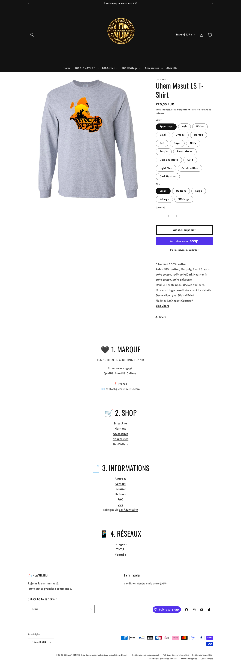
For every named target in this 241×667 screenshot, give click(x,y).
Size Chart (162, 306)
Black (163, 135)
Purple (164, 151)
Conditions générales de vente (163, 658)
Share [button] (162, 317)
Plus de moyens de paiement (184, 250)
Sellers (123, 444)
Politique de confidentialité (176, 655)
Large (198, 191)
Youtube (120, 555)
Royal (177, 143)
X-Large (164, 199)
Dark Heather (168, 176)
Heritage (120, 428)
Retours (120, 494)
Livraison (120, 489)
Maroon (198, 135)
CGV (120, 505)
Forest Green (185, 151)
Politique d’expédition (202, 655)
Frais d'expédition (180, 109)
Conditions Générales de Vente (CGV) (145, 583)
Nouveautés (120, 439)
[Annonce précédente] (29, 3)
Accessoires (120, 434)
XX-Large (183, 199)
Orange (180, 135)
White (200, 126)
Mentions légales (189, 658)
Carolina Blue (190, 168)
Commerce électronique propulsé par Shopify (107, 655)
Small (163, 191)
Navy (193, 143)
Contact (120, 484)
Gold (190, 160)
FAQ (120, 499)
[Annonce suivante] (212, 3)
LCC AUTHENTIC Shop (74, 655)
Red (162, 143)
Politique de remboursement (145, 655)
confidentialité (128, 510)
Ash (184, 126)
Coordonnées (207, 658)
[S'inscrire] (90, 609)
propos (121, 479)
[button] (32, 35)
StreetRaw (121, 423)
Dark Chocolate (169, 160)
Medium (181, 191)
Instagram (120, 544)
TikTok (120, 549)
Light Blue (166, 168)
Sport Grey (166, 126)
